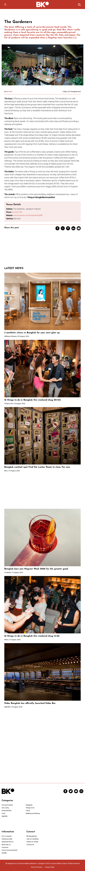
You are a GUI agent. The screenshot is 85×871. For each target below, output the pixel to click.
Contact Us (30, 844)
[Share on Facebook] (57, 228)
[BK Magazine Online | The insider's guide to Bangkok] (42, 4)
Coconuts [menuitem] (5, 847)
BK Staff (9, 91)
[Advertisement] (42, 249)
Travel (28, 810)
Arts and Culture (7, 805)
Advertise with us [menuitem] (7, 842)
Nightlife (4, 816)
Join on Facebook (32, 839)
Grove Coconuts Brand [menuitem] (9, 850)
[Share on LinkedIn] (73, 228)
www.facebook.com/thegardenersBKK (28, 215)
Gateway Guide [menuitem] (7, 839)
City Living (5, 808)
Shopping (29, 805)
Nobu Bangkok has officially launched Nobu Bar (30, 703)
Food (3, 813)
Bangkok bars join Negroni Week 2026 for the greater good (36, 569)
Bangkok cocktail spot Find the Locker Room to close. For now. (37, 467)
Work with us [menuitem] (6, 844)
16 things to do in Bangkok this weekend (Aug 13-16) (31, 636)
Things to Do (30, 808)
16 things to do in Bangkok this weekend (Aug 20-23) (32, 400)
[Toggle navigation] (5, 4)
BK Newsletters (31, 836)
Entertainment (7, 810)
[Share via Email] (79, 228)
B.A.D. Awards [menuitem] (7, 836)
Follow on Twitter (32, 842)
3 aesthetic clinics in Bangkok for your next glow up (32, 333)
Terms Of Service (36, 867)
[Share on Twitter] (63, 228)
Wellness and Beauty (33, 813)
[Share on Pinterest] (68, 228)
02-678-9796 (17, 212)
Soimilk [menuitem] (4, 853)
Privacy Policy (49, 867)
